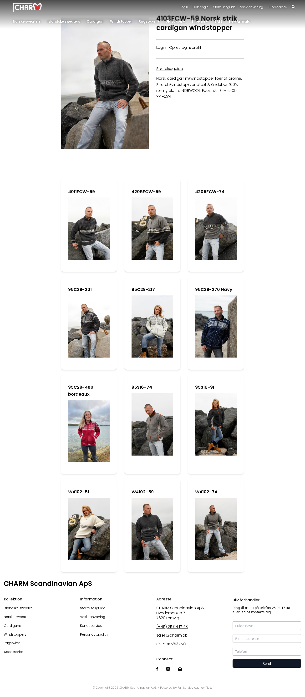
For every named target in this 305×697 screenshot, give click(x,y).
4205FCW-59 (146, 192)
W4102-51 (78, 492)
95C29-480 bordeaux (80, 390)
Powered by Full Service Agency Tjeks (186, 688)
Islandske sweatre (18, 608)
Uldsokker (174, 21)
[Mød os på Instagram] (168, 669)
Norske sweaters (27, 21)
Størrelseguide (169, 68)
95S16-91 (204, 387)
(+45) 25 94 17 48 (172, 626)
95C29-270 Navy (213, 289)
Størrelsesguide (224, 7)
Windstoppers (15, 634)
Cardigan (95, 21)
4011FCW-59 (81, 192)
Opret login (200, 7)
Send (267, 663)
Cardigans (12, 625)
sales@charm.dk (171, 635)
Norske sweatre (16, 617)
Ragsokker (148, 21)
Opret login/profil (185, 47)
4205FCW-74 (209, 192)
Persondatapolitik (94, 634)
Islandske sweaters (63, 21)
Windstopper (121, 21)
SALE (218, 21)
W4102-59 (143, 492)
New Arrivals (239, 21)
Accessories (14, 652)
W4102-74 (206, 492)
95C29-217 (143, 289)
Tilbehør (198, 21)
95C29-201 (80, 289)
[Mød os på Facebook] (157, 669)
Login (184, 7)
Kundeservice (277, 7)
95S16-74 (142, 387)
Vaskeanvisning (251, 7)
